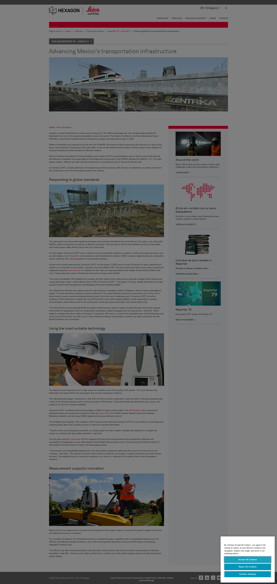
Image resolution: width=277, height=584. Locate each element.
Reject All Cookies (248, 567)
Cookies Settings (247, 574)
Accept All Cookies (247, 559)
